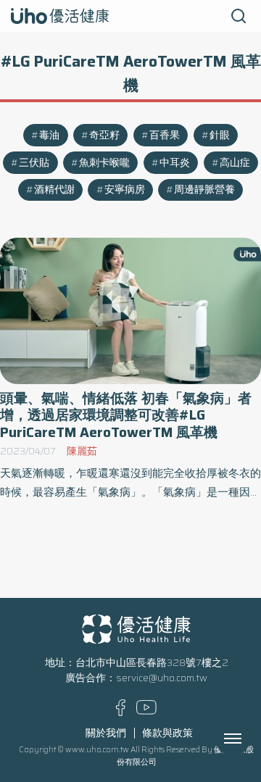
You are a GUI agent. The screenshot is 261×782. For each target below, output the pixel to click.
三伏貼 (34, 162)
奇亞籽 (104, 135)
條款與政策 (167, 733)
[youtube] (146, 711)
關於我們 (106, 733)
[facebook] (120, 712)
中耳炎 (175, 162)
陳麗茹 (82, 451)
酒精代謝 (54, 189)
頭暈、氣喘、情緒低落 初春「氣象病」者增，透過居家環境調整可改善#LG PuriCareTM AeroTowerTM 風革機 (126, 415)
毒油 (49, 135)
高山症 (235, 162)
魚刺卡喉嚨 (104, 162)
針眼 (220, 135)
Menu (248, 738)
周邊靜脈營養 (204, 189)
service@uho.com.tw (161, 678)
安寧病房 (124, 189)
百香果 (164, 135)
